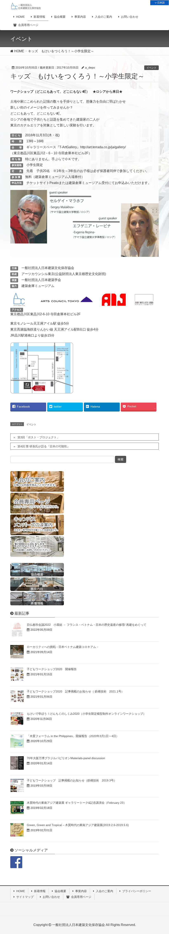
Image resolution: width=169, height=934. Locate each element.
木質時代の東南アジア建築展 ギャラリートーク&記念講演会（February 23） (76, 802)
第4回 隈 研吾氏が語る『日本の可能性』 (44, 446)
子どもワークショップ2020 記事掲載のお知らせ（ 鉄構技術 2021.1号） (75, 691)
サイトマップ (25, 896)
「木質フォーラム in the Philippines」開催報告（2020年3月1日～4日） (73, 736)
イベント (151, 67)
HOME (20, 891)
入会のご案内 (104, 891)
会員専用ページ (81, 896)
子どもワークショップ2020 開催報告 (52, 669)
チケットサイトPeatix (42, 183)
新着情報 (40, 891)
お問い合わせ (51, 896)
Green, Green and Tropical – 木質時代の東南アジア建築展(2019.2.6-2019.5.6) (78, 825)
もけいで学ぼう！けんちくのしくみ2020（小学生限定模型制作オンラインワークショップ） (86, 713)
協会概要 (60, 891)
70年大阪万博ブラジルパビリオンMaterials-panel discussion (66, 758)
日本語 (161, 2)
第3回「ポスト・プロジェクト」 (39, 437)
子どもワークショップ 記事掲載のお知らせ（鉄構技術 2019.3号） (72, 780)
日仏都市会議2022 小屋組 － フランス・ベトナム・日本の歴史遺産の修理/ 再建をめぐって (86, 624)
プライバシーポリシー (136, 891)
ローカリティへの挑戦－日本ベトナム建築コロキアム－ (63, 646)
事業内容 (81, 891)
